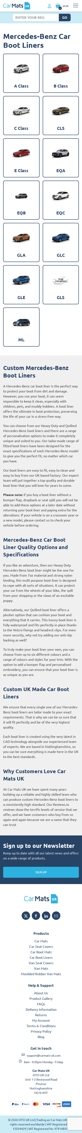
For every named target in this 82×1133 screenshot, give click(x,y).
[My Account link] (49, 6)
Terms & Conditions (41, 1026)
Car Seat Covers (41, 946)
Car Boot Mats (41, 952)
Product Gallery (41, 998)
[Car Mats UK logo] (41, 898)
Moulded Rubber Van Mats (41, 974)
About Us (41, 993)
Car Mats (41, 941)
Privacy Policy (41, 1031)
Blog (41, 1037)
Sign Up (41, 872)
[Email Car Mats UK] (56, 915)
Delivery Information (41, 1009)
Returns (41, 1015)
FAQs (41, 1004)
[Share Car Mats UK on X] (26, 915)
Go (64, 17)
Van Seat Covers (41, 963)
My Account (41, 1020)
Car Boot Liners (41, 957)
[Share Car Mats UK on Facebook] (36, 915)
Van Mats (41, 968)
